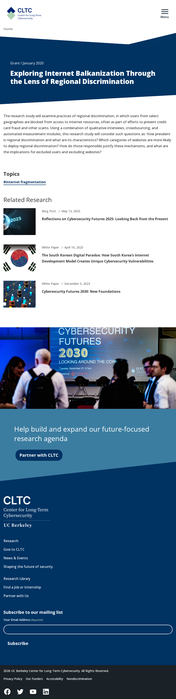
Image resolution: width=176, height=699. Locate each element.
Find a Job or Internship (22, 587)
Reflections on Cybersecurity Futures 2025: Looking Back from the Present (105, 219)
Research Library (16, 578)
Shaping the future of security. (28, 566)
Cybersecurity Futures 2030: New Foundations (81, 291)
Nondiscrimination (79, 679)
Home (8, 29)
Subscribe (18, 643)
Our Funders (34, 679)
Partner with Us (16, 595)
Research (10, 540)
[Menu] (165, 11)
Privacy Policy (12, 679)
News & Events (15, 558)
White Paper (50, 247)
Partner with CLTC (39, 455)
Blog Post (49, 211)
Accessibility (54, 679)
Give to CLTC (13, 549)
